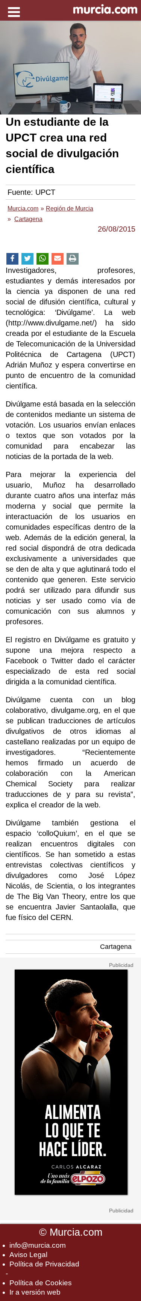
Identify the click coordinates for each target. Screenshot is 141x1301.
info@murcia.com (37, 1245)
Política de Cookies (40, 1283)
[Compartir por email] (58, 259)
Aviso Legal (28, 1255)
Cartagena (116, 946)
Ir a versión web (35, 1292)
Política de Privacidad (44, 1264)
